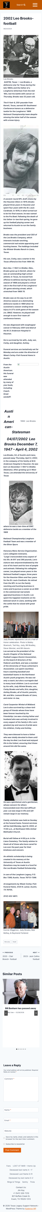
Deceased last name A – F (21, 1170)
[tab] (16, 1049)
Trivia (32, 1182)
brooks (7, 942)
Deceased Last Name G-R (21, 1174)
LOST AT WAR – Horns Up (24, 1166)
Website (7, 1131)
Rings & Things (13, 1182)
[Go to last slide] (6, 1013)
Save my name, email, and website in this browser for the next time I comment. (22, 1138)
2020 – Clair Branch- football (10, 956)
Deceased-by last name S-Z (21, 1178)
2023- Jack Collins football (31, 956)
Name (7, 1110)
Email (7, 1120)
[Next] (36, 1013)
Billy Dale (10, 1012)
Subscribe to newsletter (15, 1144)
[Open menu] (35, 4)
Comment (9, 1079)
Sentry (25, 1182)
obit (14, 942)
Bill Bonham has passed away (20, 1008)
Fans (8, 1166)
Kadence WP (30, 1209)
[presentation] (21, 991)
